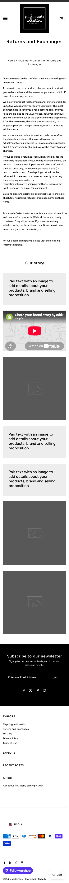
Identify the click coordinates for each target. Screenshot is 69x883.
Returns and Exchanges (16, 729)
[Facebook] (24, 691)
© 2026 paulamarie (13, 879)
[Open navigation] (8, 18)
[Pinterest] (38, 691)
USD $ (18, 824)
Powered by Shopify (35, 879)
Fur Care (7, 733)
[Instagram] (44, 691)
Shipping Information (14, 724)
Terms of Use (10, 743)
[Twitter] (30, 691)
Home (11, 60)
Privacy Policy (10, 738)
